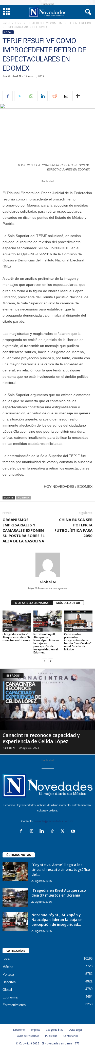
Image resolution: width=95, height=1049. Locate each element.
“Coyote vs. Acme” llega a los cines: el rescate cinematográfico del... (60, 869)
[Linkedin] (42, 96)
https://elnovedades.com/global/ (47, 588)
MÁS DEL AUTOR (68, 603)
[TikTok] (53, 832)
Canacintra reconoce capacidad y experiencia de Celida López (41, 738)
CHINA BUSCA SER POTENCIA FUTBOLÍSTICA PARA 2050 (73, 527)
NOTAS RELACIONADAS (32, 603)
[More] (77, 96)
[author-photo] (47, 565)
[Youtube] (73, 832)
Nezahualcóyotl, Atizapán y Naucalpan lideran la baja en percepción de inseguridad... (57, 919)
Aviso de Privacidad (28, 1036)
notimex (23, 497)
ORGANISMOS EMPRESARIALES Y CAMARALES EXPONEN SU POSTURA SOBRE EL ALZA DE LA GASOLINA (24, 530)
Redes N (9, 747)
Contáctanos (70, 1036)
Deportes (9, 982)
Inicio (6, 23)
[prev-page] (44, 661)
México (8, 967)
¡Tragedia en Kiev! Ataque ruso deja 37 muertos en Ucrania (16, 637)
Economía (10, 997)
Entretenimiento (14, 1005)
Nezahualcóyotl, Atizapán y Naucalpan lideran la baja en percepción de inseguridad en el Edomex (46, 643)
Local (18, 23)
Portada (8, 974)
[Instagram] (32, 832)
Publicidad (51, 1036)
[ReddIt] (54, 96)
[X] (19, 96)
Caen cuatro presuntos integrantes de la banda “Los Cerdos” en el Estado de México (77, 641)
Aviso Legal (75, 1029)
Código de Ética (55, 1029)
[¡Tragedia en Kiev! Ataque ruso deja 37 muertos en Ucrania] (17, 621)
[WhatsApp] (31, 96)
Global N (14, 76)
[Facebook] (8, 96)
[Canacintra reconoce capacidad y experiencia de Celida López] (47, 699)
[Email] (66, 96)
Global (7, 990)
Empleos (35, 1029)
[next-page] (50, 661)
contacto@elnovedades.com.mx (54, 821)
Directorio (19, 1029)
